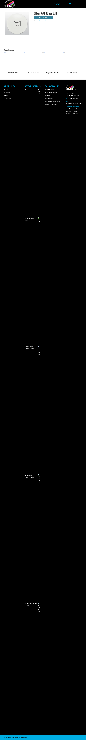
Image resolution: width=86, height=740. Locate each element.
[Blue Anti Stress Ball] (84, 370)
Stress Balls (50, 20)
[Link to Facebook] (75, 737)
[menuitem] (41, 4)
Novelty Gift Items (51, 104)
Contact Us (7, 98)
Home (6, 89)
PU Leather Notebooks (52, 101)
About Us (7, 92)
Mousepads (49, 98)
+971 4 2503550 (74, 99)
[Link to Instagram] (78, 737)
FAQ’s (6, 95)
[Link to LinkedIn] (80, 737)
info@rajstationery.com (73, 103)
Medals (47, 95)
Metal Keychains (50, 89)
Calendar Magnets (51, 92)
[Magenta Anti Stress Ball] (1, 370)
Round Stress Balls (43, 20)
